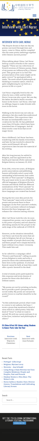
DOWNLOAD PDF (19, 423)
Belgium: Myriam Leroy (13, 364)
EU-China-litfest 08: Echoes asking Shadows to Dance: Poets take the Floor (19, 326)
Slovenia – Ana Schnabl (13, 367)
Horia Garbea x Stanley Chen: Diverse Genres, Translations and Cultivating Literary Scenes (19, 384)
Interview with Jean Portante (28, 338)
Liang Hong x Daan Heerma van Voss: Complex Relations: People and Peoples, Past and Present (19, 372)
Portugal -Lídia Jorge (12, 362)
